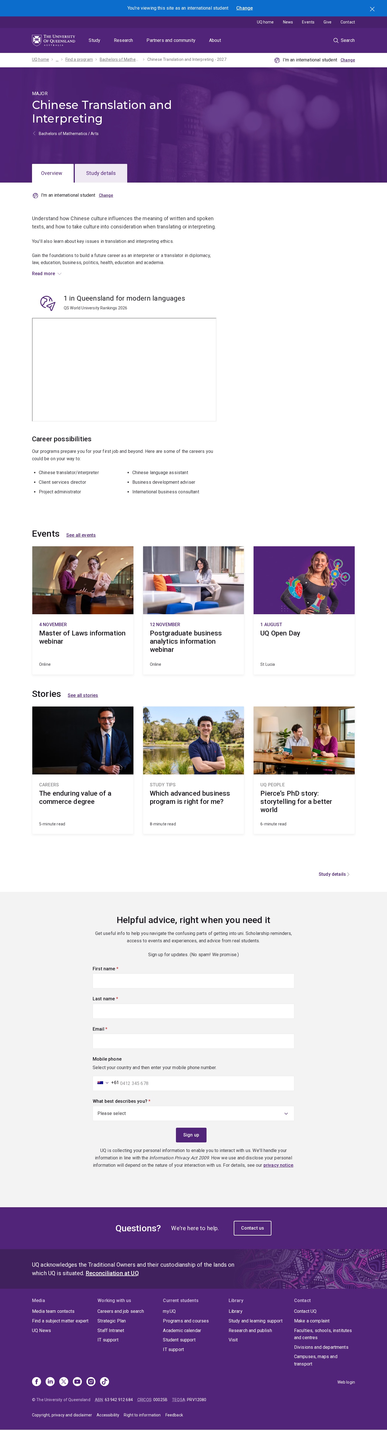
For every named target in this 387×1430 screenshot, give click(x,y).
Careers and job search (120, 1311)
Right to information (142, 1415)
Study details (101, 173)
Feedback (174, 1415)
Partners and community (170, 40)
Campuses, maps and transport (315, 1360)
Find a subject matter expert (60, 1321)
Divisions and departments (321, 1347)
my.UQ (169, 1311)
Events (308, 22)
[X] (63, 1382)
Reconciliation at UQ (112, 1273)
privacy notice (278, 1165)
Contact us (252, 1228)
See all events (81, 535)
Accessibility (108, 1415)
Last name (115, 998)
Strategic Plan (111, 1321)
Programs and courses (186, 1321)
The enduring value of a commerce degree (82, 770)
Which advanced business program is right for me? (193, 770)
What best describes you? (131, 1101)
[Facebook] (36, 1382)
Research (123, 40)
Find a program (79, 59)
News (288, 22)
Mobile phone (107, 1059)
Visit (233, 1340)
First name (115, 968)
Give (327, 22)
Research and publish (250, 1330)
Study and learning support (255, 1321)
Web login (346, 1382)
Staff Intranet (110, 1330)
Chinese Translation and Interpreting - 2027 (186, 59)
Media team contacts (53, 1311)
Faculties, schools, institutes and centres (323, 1334)
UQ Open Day (304, 610)
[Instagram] (90, 1382)
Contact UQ (305, 1311)
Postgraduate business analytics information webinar (193, 610)
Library (236, 1311)
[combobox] (106, 1082)
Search (372, 9)
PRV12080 (196, 1399)
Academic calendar (182, 1330)
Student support (179, 1340)
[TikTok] (104, 1382)
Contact (348, 22)
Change (244, 8)
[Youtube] (77, 1382)
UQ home (265, 22)
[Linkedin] (50, 1382)
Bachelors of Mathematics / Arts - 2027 (120, 59)
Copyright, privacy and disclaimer (62, 1415)
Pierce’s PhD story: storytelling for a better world (304, 770)
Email (110, 1029)
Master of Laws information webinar (82, 610)
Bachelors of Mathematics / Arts (69, 133)
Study (94, 40)
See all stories (83, 695)
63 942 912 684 (119, 1399)
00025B (160, 1399)
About (215, 40)
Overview (51, 173)
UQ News (41, 1330)
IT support (107, 1340)
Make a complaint (312, 1321)
